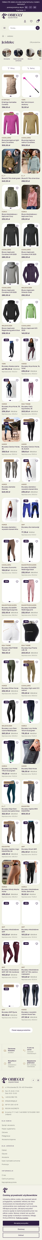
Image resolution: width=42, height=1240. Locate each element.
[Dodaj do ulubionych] (17, 76)
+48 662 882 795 (11, 1097)
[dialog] (21, 1212)
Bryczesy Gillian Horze (10, 688)
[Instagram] (38, 1080)
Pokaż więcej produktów (21, 1030)
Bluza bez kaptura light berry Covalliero (10, 141)
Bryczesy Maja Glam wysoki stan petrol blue (10, 810)
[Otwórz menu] (4, 28)
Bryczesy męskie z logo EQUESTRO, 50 (10, 850)
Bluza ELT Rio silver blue (30, 178)
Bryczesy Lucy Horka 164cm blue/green (29, 729)
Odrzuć (21, 1235)
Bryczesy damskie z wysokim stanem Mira (30, 488)
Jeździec (10, 36)
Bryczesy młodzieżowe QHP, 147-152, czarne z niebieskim (30, 972)
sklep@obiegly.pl (11, 1101)
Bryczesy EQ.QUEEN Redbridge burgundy (9, 609)
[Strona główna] (3, 36)
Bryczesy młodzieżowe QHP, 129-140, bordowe (10, 971)
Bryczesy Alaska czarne (10, 366)
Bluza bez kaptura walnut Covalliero (28, 141)
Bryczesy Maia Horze (29, 768)
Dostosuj (21, 1229)
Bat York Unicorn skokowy (28, 103)
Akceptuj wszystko (21, 1223)
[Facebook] (33, 1080)
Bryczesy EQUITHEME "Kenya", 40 (10, 649)
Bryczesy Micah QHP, (29, 849)
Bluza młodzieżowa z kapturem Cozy (9, 215)
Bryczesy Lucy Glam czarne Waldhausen (9, 729)
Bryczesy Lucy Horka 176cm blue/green (9, 769)
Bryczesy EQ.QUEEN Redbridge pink (29, 609)
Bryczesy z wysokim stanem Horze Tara (29, 1013)
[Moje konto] (25, 21)
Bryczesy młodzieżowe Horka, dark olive (30, 890)
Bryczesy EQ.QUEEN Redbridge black (29, 568)
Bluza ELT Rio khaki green (11, 178)
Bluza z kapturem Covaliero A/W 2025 (9, 253)
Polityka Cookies (22, 1218)
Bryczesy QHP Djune (9, 1012)
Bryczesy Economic (9, 567)
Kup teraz (19, 10)
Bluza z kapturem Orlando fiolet (28, 291)
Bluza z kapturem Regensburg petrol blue (11, 329)
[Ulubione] (31, 21)
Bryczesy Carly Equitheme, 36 (27, 407)
